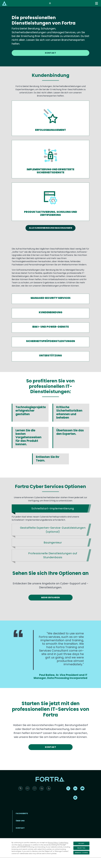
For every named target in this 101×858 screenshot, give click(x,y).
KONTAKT (50, 52)
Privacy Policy (53, 843)
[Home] (4, 3)
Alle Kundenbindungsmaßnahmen (50, 227)
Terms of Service (24, 845)
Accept (81, 843)
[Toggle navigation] (97, 3)
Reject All (81, 848)
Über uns (20, 820)
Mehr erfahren (50, 597)
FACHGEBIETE (22, 813)
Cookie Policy (63, 843)
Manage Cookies (81, 853)
